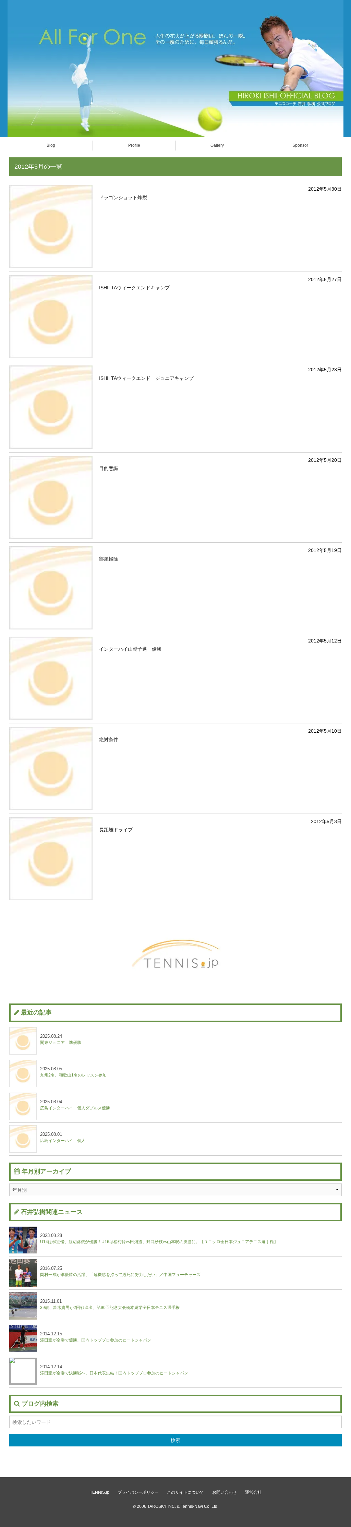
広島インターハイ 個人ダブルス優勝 (75, 1104)
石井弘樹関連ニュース (52, 1212)
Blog (51, 145)
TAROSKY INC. (161, 1506)
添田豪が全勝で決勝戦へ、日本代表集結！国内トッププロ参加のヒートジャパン (114, 1369)
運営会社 (253, 1492)
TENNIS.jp (99, 1492)
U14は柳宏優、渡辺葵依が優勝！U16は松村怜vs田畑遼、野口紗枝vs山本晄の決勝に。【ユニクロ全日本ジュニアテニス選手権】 (159, 1238)
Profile (134, 145)
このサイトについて (185, 1492)
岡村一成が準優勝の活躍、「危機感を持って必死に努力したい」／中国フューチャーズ (120, 1271)
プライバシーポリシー (138, 1492)
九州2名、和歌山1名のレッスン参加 (73, 1072)
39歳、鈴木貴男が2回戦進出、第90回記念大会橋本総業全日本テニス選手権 (110, 1304)
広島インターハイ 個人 (62, 1137)
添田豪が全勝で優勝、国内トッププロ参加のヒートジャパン (95, 1337)
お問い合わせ (224, 1492)
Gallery (217, 145)
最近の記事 (36, 1012)
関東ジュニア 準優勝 (60, 1039)
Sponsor (300, 145)
